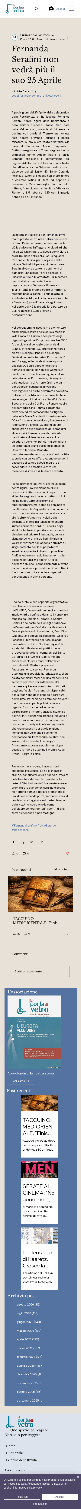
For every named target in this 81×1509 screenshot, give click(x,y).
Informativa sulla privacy (27, 1487)
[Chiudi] (75, 1479)
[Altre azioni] (67, 37)
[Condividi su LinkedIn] (32, 842)
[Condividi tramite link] (41, 842)
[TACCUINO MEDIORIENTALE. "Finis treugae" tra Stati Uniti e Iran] (40, 894)
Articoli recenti (15, 1470)
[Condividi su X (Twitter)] (22, 842)
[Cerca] (36, 9)
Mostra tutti (62, 869)
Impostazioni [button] (40, 1503)
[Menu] (71, 9)
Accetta (59, 1496)
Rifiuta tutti (22, 1496)
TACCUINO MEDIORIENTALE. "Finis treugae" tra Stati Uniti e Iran (37, 921)
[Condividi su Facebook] (13, 842)
